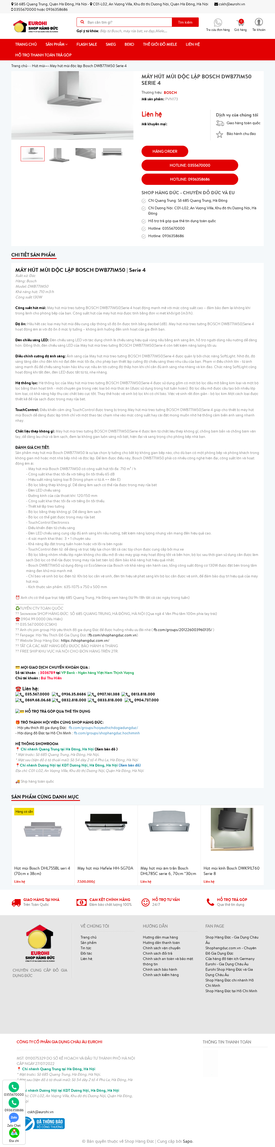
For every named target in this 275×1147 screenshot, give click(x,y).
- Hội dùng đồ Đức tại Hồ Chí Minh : (77, 733)
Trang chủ (26, 44)
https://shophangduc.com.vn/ (85, 640)
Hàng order (165, 151)
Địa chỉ (14, 1141)
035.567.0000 (37, 694)
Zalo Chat (14, 1125)
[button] (259, 24)
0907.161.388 (109, 694)
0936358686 (57, 9)
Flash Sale (87, 44)
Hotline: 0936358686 (190, 179)
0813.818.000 (143, 694)
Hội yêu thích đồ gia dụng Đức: (77, 727)
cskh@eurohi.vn (231, 4)
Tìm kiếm (185, 22)
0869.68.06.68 (38, 700)
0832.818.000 (73, 700)
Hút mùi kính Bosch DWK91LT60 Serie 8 (232, 871)
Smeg (111, 44)
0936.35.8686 (73, 694)
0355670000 (25, 9)
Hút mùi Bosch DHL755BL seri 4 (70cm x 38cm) (42, 871)
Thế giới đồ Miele (160, 44)
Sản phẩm (55, 44)
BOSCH (170, 92)
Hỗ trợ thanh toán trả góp (43, 55)
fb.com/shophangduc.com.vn (113, 635)
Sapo (187, 1141)
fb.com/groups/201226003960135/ (183, 629)
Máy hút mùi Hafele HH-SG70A (105, 868)
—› (40, 65)
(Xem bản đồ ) (69, 749)
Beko (129, 44)
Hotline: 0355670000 (190, 165)
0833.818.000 (109, 700)
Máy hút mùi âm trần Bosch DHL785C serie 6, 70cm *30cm (168, 871)
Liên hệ (193, 44)
